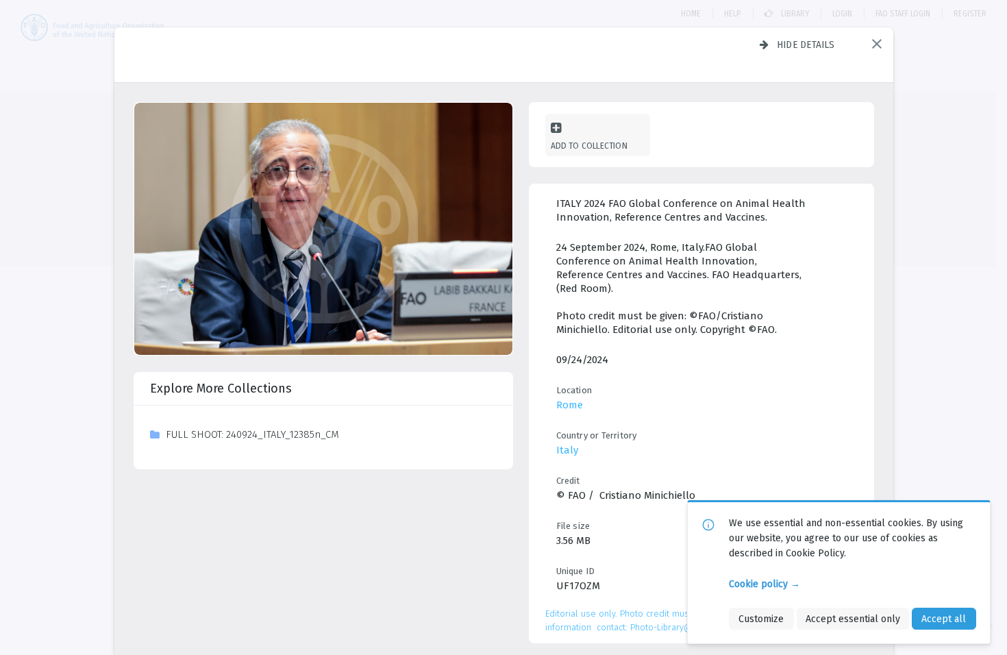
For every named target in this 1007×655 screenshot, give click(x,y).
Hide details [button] (806, 44)
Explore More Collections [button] (221, 388)
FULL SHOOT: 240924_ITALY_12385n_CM (252, 434)
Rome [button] (569, 405)
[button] (877, 44)
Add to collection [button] (589, 145)
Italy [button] (567, 450)
